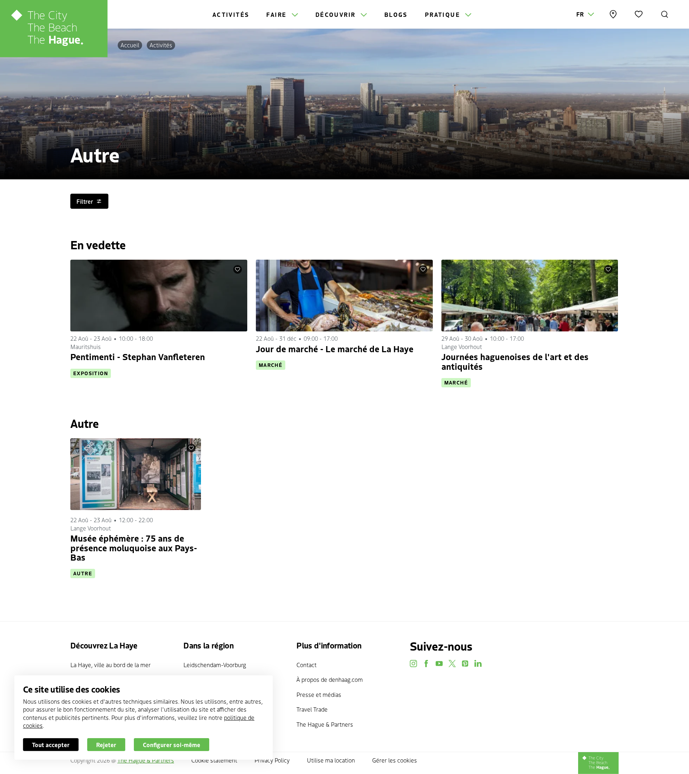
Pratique (444, 14)
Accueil (130, 45)
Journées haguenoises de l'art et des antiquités (515, 361)
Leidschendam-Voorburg (214, 665)
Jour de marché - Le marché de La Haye (334, 348)
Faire (277, 14)
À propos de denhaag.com (329, 679)
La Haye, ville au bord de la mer (110, 665)
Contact (306, 665)
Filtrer (84, 201)
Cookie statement (214, 760)
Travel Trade (312, 709)
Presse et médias (318, 694)
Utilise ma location (331, 760)
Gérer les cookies (394, 760)
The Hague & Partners (324, 724)
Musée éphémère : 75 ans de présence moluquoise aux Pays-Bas (133, 547)
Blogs (396, 14)
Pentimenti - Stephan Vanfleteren (137, 356)
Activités (230, 14)
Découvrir (336, 14)
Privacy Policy (272, 760)
